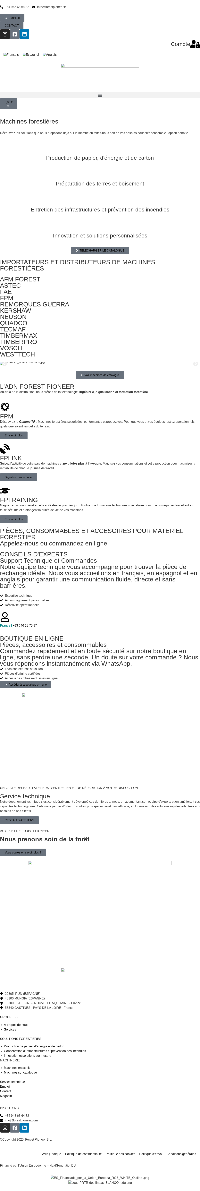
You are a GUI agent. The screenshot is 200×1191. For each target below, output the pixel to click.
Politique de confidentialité (83, 1154)
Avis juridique (51, 1154)
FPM (6, 298)
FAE (6, 291)
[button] (100, 95)
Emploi (5, 1086)
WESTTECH (17, 354)
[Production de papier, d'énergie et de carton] (100, 148)
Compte (180, 44)
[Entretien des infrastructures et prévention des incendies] (100, 200)
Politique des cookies (120, 1154)
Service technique (12, 1082)
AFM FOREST (20, 279)
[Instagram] (5, 34)
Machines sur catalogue (20, 1072)
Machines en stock (17, 1067)
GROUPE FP (9, 1017)
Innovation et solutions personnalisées (100, 236)
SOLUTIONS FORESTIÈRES (20, 1039)
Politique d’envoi (150, 1154)
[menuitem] (11, 55)
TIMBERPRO (18, 341)
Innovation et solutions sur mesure (27, 1055)
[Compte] (195, 44)
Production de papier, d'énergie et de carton (100, 158)
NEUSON (13, 316)
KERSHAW (15, 310)
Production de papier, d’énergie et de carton (34, 1046)
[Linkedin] (24, 34)
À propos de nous (16, 1024)
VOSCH (11, 348)
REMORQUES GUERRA (34, 304)
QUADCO (13, 323)
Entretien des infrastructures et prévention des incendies (100, 210)
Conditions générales (181, 1154)
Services (10, 1029)
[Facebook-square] (15, 34)
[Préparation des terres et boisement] (100, 174)
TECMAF (13, 329)
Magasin (6, 1096)
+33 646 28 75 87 (18, 625)
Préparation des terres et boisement (100, 184)
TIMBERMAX (18, 335)
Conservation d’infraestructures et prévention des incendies (45, 1051)
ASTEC (10, 285)
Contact (5, 1091)
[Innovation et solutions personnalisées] (100, 226)
